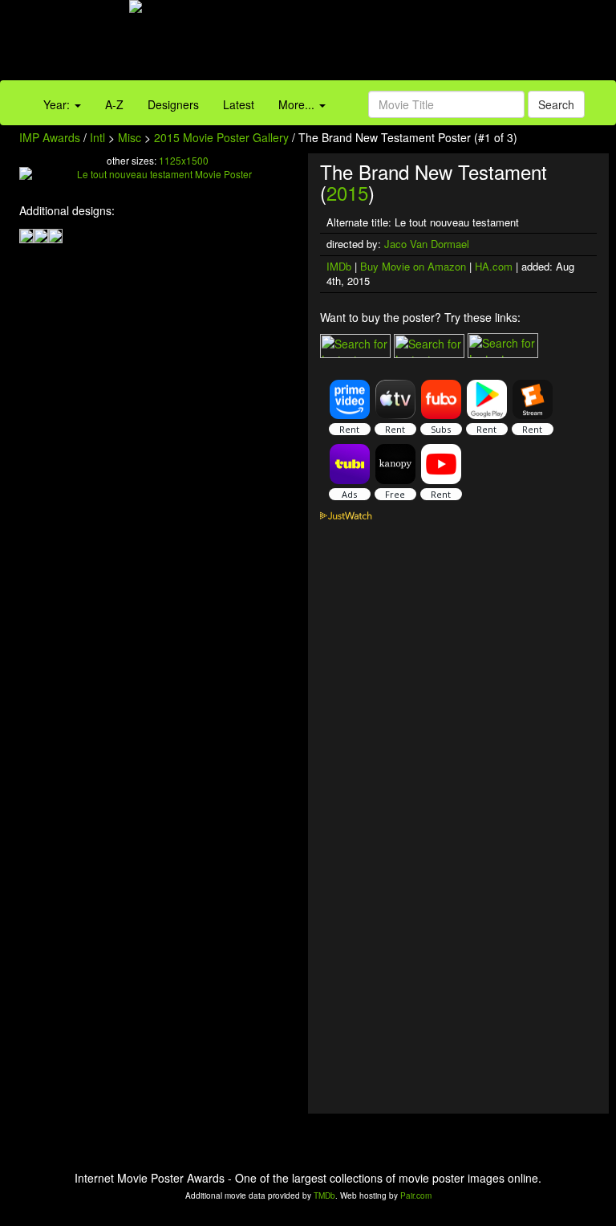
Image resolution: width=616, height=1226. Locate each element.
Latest (238, 104)
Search (556, 104)
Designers (173, 104)
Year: (58, 104)
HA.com (494, 266)
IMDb (338, 266)
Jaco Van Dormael (426, 243)
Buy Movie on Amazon (413, 266)
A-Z (114, 104)
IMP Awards (49, 137)
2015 (347, 192)
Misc (129, 137)
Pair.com (416, 1195)
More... (298, 104)
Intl (97, 137)
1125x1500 (184, 160)
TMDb (324, 1195)
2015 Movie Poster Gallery (221, 137)
